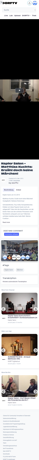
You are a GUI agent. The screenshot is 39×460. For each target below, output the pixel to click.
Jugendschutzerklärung (10, 426)
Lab (11, 16)
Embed (18, 190)
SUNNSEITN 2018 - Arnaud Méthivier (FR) (19, 358)
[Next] (36, 309)
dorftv (15, 183)
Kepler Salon (9, 250)
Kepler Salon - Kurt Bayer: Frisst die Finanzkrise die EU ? (21, 399)
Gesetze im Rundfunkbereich (11, 421)
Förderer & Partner (8, 435)
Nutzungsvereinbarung (10, 432)
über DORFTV (7, 451)
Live (6, 16)
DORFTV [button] (25, 16)
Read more (6, 222)
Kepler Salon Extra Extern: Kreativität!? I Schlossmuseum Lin (22, 317)
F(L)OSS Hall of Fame (9, 456)
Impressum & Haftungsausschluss (13, 429)
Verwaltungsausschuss (10, 446)
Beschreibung (8, 190)
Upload (17, 16)
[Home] (14, 3)
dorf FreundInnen (8, 448)
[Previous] (3, 309)
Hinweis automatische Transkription (15, 281)
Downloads (6, 454)
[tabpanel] (19, 209)
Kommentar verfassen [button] (11, 234)
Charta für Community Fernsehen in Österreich (16, 415)
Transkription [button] (9, 278)
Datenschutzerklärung (9, 418)
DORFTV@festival (14, 361)
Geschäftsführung (8, 437)
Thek (34, 16)
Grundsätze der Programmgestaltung (14, 424)
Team (4, 443)
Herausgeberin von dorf (10, 440)
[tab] (9, 190)
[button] (29, 3)
